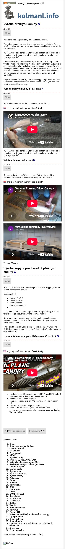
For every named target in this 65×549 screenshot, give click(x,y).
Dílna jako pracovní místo (22, 446)
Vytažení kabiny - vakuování (18, 160)
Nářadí (13, 455)
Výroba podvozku (16, 431)
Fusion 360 (15, 512)
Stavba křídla (16, 469)
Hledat (38, 4)
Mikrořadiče (15, 510)
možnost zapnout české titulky (29, 108)
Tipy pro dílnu (16, 517)
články (21, 4)
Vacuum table (52, 410)
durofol (51, 73)
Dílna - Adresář (16, 519)
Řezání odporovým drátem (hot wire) (27, 464)
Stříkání (13, 482)
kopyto (30, 46)
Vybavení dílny (16, 457)
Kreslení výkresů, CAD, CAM (23, 460)
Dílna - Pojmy (16, 521)
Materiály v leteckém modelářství (25, 462)
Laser (12, 492)
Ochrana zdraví (17, 448)
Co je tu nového (17, 530)
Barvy (12, 480)
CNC (12, 487)
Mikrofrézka (15, 485)
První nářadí (15, 453)
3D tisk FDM (15, 498)
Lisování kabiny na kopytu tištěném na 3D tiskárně (29, 336)
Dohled (13, 503)
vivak (44, 73)
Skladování (15, 451)
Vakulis (14, 263)
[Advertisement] (34, 419)
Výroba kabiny (16, 476)
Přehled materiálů (18, 507)
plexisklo (7, 75)
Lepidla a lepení (17, 467)
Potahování (34, 431)
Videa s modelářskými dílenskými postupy (29, 514)
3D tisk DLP (15, 501)
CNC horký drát (17, 494)
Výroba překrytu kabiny (20, 24)
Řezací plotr (15, 496)
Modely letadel (29, 534)
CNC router (15, 489)
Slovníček (14, 528)
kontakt (30, 4)
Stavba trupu (15, 471)
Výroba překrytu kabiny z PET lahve (22, 88)
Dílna (7, 33)
